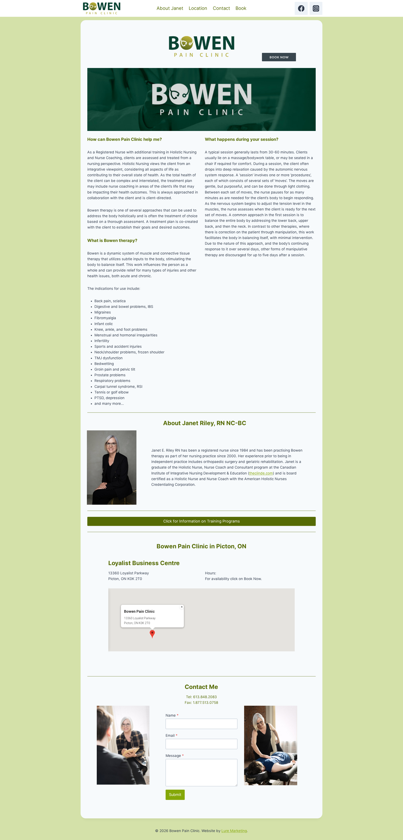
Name (172, 715)
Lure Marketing (234, 831)
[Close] (182, 607)
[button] (152, 634)
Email (172, 735)
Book (241, 8)
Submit (175, 794)
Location (198, 8)
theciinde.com (261, 473)
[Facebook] (301, 8)
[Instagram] (316, 8)
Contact (221, 8)
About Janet (170, 8)
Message (175, 756)
